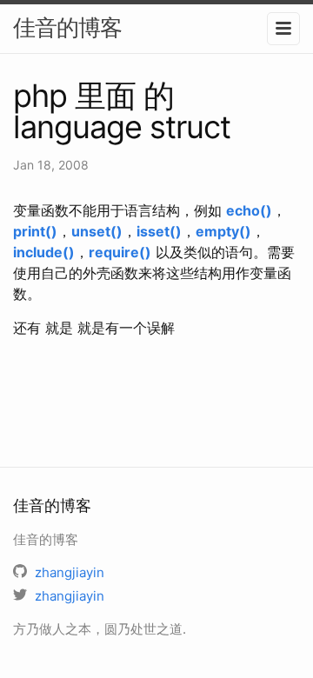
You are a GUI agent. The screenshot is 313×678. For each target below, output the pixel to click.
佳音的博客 (67, 27)
